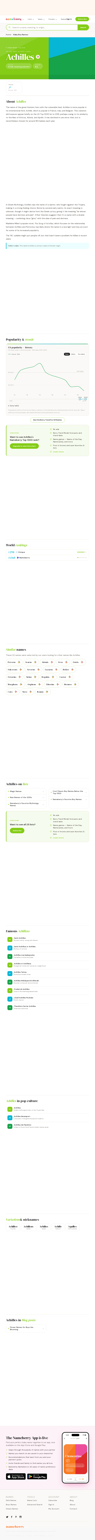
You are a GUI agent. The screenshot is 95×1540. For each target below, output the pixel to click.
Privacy (29, 1536)
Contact (73, 1509)
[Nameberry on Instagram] (20, 1516)
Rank (67, 354)
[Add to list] (38, 57)
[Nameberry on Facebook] (11, 1516)
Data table (14, 406)
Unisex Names (12, 1509)
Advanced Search (35, 1504)
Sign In (69, 19)
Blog (71, 1500)
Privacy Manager (40, 1536)
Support (51, 1536)
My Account (53, 1509)
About (72, 1504)
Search (83, 27)
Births (73, 354)
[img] (47, 377)
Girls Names (11, 1500)
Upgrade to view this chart (24, 446)
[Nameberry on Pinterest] (16, 1516)
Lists (30, 19)
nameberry (15, 1526)
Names (19, 19)
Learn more (58, 452)
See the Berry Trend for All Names (47, 420)
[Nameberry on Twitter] (7, 1516)
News (40, 19)
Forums (52, 19)
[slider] (80, 399)
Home (8, 34)
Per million (81, 354)
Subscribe (82, 19)
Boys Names (11, 1504)
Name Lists (32, 1500)
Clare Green (12, 48)
